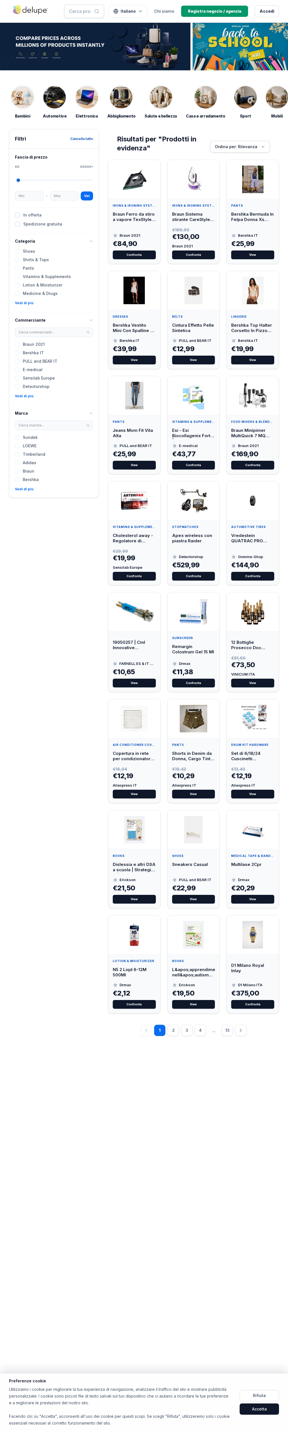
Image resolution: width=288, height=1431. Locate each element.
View (252, 254)
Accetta (259, 1409)
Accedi (267, 11)
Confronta (134, 254)
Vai (87, 196)
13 (227, 1030)
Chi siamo (164, 11)
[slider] (18, 180)
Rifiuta (259, 1395)
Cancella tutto (81, 139)
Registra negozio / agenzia (214, 11)
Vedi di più (24, 303)
